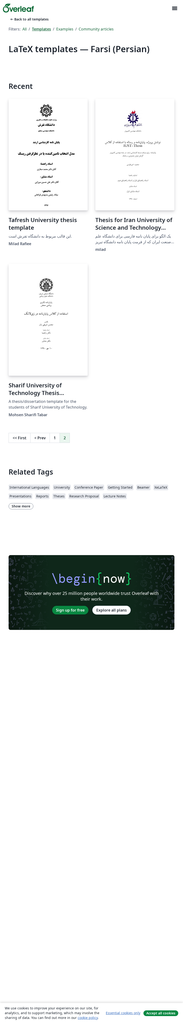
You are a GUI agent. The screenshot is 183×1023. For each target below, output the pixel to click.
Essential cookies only (123, 1013)
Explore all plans (111, 610)
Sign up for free (70, 610)
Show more (21, 506)
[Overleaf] (18, 8)
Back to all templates (29, 19)
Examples (64, 29)
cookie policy (88, 1017)
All (24, 29)
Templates (41, 29)
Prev (40, 438)
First (19, 438)
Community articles (96, 29)
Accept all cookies (160, 1013)
